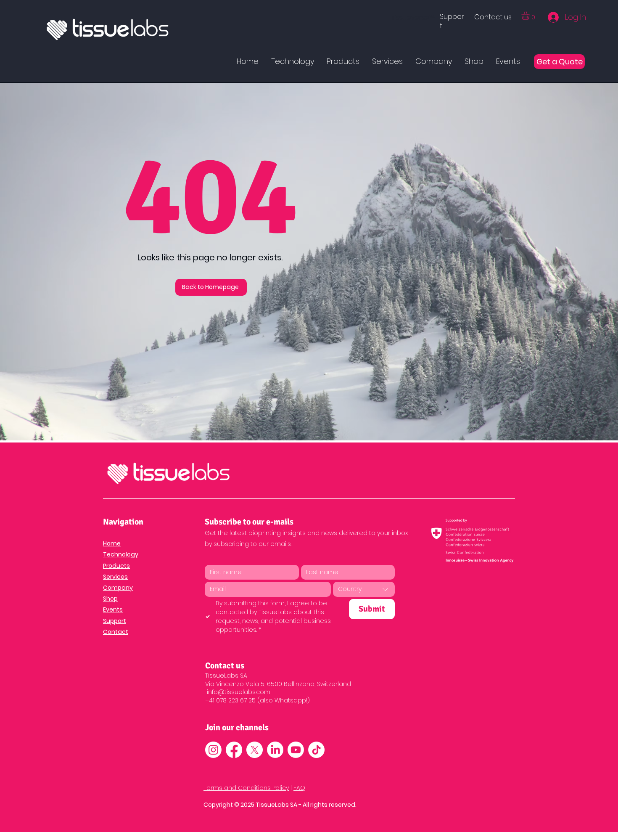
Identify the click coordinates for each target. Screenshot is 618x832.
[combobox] (364, 589)
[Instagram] (213, 750)
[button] (452, 21)
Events (113, 609)
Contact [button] (115, 632)
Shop (110, 598)
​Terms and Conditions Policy (246, 788)
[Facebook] (234, 750)
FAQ (299, 788)
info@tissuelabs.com (238, 692)
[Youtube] (296, 750)
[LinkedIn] (275, 750)
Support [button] (114, 621)
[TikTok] (316, 750)
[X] (254, 750)
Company (118, 587)
